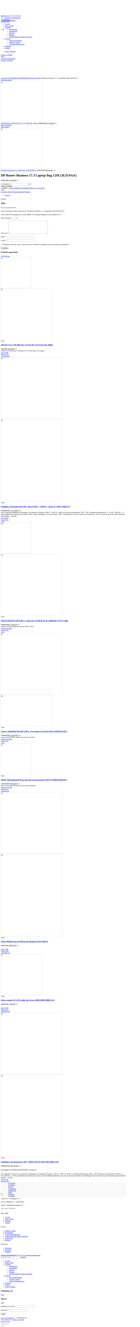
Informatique (9, 1233)
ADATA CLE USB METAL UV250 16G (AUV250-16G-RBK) (27, 345)
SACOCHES (36, 78)
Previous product (6, 80)
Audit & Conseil (10, 1231)
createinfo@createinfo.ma (12, 18)
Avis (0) (7, 195)
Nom (3, 237)
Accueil (3, 78)
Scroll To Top (5, 1321)
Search (23, 1257)
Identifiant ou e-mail (8, 1306)
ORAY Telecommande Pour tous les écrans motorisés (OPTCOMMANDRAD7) (34, 780)
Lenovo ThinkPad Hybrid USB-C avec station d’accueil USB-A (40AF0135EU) (34, 731)
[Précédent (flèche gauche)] (1, 1325)
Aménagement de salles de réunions (16, 1236)
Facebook (8, 1248)
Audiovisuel (9, 1238)
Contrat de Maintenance (12, 1234)
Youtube (7, 1252)
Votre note (4, 218)
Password (4, 1310)
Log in (3, 1314)
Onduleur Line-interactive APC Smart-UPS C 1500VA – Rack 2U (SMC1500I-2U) (35, 507)
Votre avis (5, 233)
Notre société (9, 1219)
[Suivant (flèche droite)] (4, 1325)
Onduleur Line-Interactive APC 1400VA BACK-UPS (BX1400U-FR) (30, 1162)
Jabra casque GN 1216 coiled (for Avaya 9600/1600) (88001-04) (27, 1000)
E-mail (4, 240)
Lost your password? (7, 1318)
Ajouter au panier (7, 186)
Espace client (5, 21)
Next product (5, 127)
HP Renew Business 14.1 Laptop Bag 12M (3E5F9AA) (19, 170)
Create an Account (18, 1320)
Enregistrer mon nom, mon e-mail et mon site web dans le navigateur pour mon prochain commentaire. (36, 244)
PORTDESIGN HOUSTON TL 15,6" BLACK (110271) (20, 123)
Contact (7, 1223)
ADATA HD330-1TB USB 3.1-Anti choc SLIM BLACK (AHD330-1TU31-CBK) (34, 621)
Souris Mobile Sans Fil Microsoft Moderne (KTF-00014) (24, 941)
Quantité (6, 184)
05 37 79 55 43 (16, 16)
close (2, 1295)
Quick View (5, 354)
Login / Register (10, 1287)
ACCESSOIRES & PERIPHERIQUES (19, 78)
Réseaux (7, 1240)
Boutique (8, 1221)
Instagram (8, 1250)
